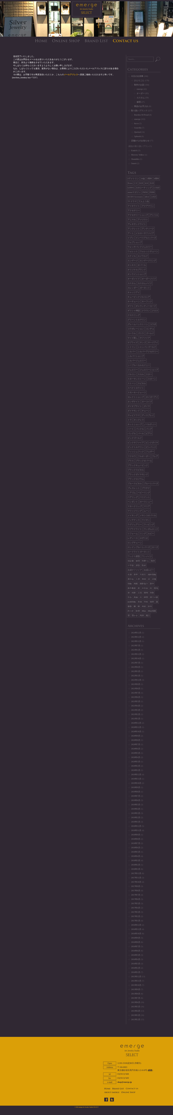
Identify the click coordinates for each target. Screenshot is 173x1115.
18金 (143, 178)
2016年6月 (135, 951)
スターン (152, 379)
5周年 (149, 178)
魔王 (148, 615)
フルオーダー (144, 456)
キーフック (147, 301)
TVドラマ (132, 201)
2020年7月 (135, 744)
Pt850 (145, 192)
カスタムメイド (145, 283)
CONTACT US (125, 40)
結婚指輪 (132, 602)
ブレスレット (134, 488)
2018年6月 (135, 847)
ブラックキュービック (138, 465)
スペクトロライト (136, 388)
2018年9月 (135, 835)
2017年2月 (135, 916)
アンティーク (148, 229)
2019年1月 (135, 822)
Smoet (133, 163)
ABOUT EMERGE (111, 1092)
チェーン (146, 411)
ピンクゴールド (135, 438)
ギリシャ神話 (134, 310)
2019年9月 (135, 787)
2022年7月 (135, 663)
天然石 (143, 574)
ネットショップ (135, 424)
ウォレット (133, 251)
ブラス (131, 461)
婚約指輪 (152, 574)
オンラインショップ (137, 274)
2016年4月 (135, 959)
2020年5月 (135, 753)
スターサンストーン (137, 379)
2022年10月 (136, 658)
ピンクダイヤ (152, 442)
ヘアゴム (132, 493)
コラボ (153, 324)
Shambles (135, 159)
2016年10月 (136, 933)
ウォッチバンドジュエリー (140, 247)
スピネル (142, 383)
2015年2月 (135, 1019)
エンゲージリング (148, 260)
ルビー (151, 533)
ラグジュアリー (135, 524)
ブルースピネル (135, 483)
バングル (132, 433)
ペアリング (133, 497)
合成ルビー (149, 570)
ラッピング (149, 524)
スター (149, 374)
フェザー (150, 452)
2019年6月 (135, 800)
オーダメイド (134, 279)
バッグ (149, 429)
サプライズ (133, 342)
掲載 (136, 584)
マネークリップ (135, 506)
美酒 (140, 602)
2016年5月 (135, 955)
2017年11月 (136, 878)
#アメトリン (133, 178)
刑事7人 (145, 561)
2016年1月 (135, 972)
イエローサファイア (145, 233)
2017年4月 (135, 908)
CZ (135, 183)
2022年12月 (136, 654)
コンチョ (150, 329)
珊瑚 (146, 593)
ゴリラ (141, 333)
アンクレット (134, 229)
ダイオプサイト (135, 406)
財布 (150, 606)
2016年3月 (135, 964)
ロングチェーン (135, 543)
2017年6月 (135, 899)
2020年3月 (135, 762)
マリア (147, 506)
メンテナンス (134, 520)
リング (143, 533)
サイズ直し (133, 338)
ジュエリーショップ (149, 370)
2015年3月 (135, 1015)
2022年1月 (135, 676)
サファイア (145, 338)
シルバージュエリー (137, 361)
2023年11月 (136, 641)
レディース (133, 538)
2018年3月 (135, 860)
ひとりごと (139, 80)
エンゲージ (133, 260)
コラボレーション (136, 329)
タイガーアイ (152, 397)
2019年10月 (136, 783)
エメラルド (143, 256)
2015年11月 (136, 981)
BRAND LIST (96, 40)
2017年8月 (135, 890)
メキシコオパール (148, 515)
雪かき (135, 615)
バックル (140, 429)
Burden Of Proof (141, 115)
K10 (141, 183)
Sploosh (137, 136)
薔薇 (130, 606)
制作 (153, 561)
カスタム (141, 98)
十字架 (131, 565)
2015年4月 (135, 1011)
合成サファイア (135, 570)
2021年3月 (135, 710)
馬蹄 (142, 615)
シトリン (132, 347)
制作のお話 (139, 85)
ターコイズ (147, 401)
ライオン (146, 520)
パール (141, 433)
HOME (41, 40)
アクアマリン (148, 206)
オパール (142, 265)
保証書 (131, 561)
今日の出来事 (137, 76)
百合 (130, 597)
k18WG (131, 188)
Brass (130, 183)
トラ (130, 420)
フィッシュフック (136, 452)
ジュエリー (133, 370)
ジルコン (132, 374)
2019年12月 (136, 774)
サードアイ (153, 342)
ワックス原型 (134, 556)
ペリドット (145, 497)
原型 (138, 565)
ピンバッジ (151, 447)
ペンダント (133, 502)
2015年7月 (135, 998)
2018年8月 (135, 839)
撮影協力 (144, 584)
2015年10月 (136, 985)
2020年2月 (135, 766)
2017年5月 (135, 903)
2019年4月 (135, 809)
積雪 (146, 597)
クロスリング (134, 315)
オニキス (132, 265)
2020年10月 (136, 731)
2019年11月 (136, 779)
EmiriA (134, 150)
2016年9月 (135, 938)
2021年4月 (135, 706)
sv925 (153, 197)
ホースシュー (146, 502)
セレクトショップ (136, 397)
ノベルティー (150, 424)
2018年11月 (136, 830)
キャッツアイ (134, 292)
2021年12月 (136, 680)
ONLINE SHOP (66, 40)
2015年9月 (135, 989)
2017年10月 (136, 882)
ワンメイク (147, 556)
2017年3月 (135, 912)
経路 (150, 1070)
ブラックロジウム (136, 479)
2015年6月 (135, 1002)
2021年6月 (135, 697)
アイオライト (134, 206)
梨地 (156, 588)
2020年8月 (135, 740)
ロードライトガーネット (139, 552)
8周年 (156, 178)
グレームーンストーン (138, 324)
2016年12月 (136, 925)
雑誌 (144, 611)
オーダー (141, 93)
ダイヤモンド (134, 411)
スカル (141, 374)
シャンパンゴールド (147, 347)
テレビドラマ (134, 415)
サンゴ (143, 342)
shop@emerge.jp (124, 1082)
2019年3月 (135, 813)
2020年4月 (135, 757)
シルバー (132, 351)
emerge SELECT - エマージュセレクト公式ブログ (86, 9)
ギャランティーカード (146, 306)
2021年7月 (135, 693)
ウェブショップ (135, 242)
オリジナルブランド (137, 270)
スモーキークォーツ (137, 392)
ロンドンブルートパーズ (139, 547)
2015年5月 (135, 1007)
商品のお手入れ (141, 106)
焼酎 (134, 593)
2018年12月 (136, 826)
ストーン (132, 383)
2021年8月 (135, 688)
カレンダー (133, 288)
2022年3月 (135, 671)
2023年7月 (135, 645)
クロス (155, 310)
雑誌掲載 (152, 611)
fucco (136, 123)
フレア (155, 456)
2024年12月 (136, 633)
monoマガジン (134, 192)
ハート (131, 429)
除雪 (138, 611)
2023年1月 (135, 650)
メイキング (133, 515)
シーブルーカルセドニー (139, 365)
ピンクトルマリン (136, 447)
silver (147, 197)
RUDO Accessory (135, 197)
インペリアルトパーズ (146, 238)
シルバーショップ (136, 356)
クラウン (146, 310)
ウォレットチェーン (149, 251)
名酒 (130, 574)
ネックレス (139, 420)
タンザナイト (134, 401)
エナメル (132, 256)
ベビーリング (144, 493)
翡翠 (152, 602)
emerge (140, 89)
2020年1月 (135, 770)
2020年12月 (136, 723)
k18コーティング (144, 188)
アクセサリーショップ (138, 215)
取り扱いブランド (139, 110)
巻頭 (144, 579)
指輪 (130, 584)
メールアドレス (71, 74)
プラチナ (146, 488)
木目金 (145, 588)
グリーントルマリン (137, 320)
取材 (144, 565)
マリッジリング (135, 511)
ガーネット (145, 288)
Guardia (137, 128)
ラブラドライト (135, 529)
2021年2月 (135, 714)
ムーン (147, 511)
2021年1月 (135, 719)
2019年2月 (135, 817)
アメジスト (143, 219)
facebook (106, 1099)
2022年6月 (135, 667)
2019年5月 (135, 805)
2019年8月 (135, 792)
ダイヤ (147, 406)
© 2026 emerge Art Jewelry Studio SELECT (87, 1107)
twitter (112, 1099)
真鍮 (136, 597)
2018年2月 (135, 865)
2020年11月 (136, 727)
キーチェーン (134, 301)
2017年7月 (135, 895)
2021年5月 (135, 701)
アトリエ (154, 215)
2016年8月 (135, 942)
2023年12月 (136, 637)
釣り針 (131, 611)
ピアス (149, 433)
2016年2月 (135, 968)
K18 (152, 183)
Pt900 (152, 192)
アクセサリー (134, 210)
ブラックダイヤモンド (138, 474)
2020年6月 (135, 749)
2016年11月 (136, 929)
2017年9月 (135, 886)
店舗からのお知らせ (140, 141)
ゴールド (150, 333)
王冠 (140, 593)
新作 (152, 584)
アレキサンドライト (137, 224)
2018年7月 (135, 843)
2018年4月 (135, 856)
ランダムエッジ (151, 529)
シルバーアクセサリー (148, 351)
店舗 (154, 579)
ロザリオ (144, 538)
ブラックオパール (144, 461)
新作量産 (132, 588)
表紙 (144, 606)
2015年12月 (136, 976)
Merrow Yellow (137, 155)
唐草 (136, 574)
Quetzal (137, 132)
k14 (146, 183)
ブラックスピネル (136, 470)
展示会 (131, 579)
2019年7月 (135, 796)
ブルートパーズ (151, 483)
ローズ (155, 547)
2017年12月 (136, 873)
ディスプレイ (148, 415)
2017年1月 (135, 921)
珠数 (152, 593)
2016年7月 (135, 946)
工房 (138, 579)
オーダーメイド (149, 279)
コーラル (132, 333)
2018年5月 (135, 852)
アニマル (132, 219)
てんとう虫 (144, 201)
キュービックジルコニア (139, 297)
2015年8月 (135, 994)
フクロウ (132, 456)
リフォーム (133, 533)
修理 (139, 102)
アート (131, 233)
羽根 (146, 602)
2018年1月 (135, 869)
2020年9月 (135, 736)
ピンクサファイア (136, 442)
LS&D (156, 188)
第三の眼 (154, 597)
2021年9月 (135, 684)
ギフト (131, 306)
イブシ (131, 238)
